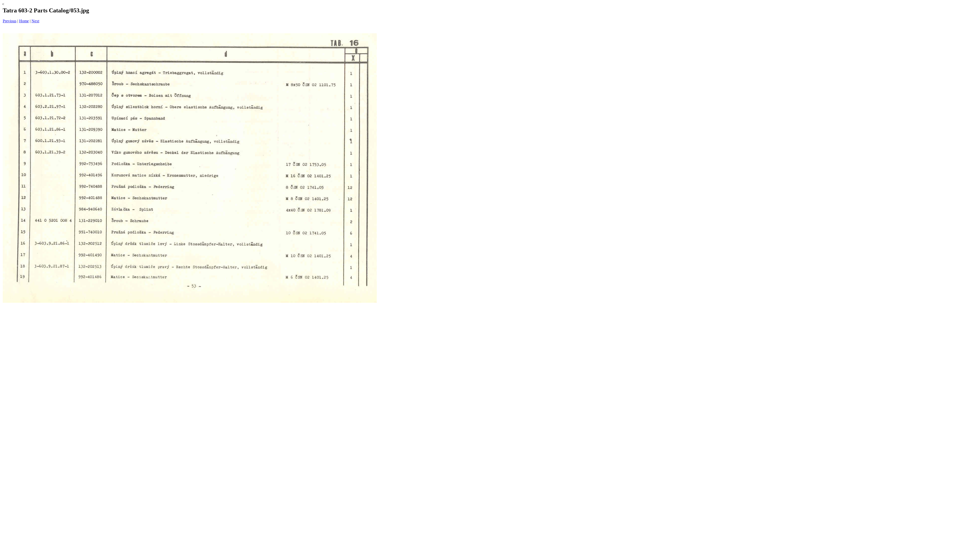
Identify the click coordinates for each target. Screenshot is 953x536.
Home (24, 21)
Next (35, 21)
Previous (9, 21)
